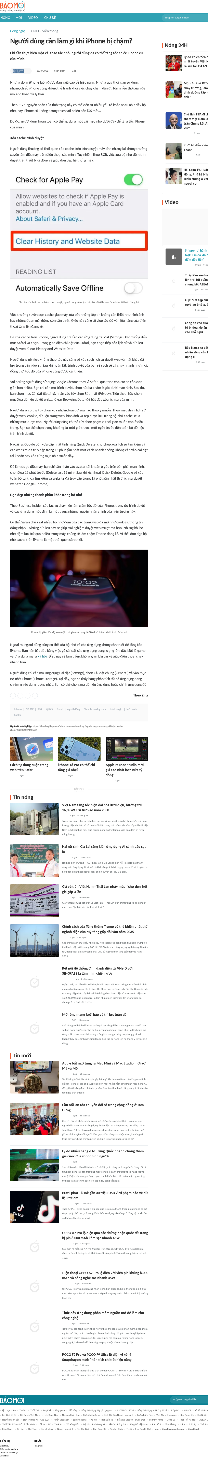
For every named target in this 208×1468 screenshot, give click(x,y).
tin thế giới (83, 1429)
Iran (156, 1429)
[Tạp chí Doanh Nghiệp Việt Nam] (18, 71)
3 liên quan (59, 71)
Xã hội (94, 1420)
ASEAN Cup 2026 (125, 1410)
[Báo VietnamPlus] (67, 1204)
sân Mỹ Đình (116, 1429)
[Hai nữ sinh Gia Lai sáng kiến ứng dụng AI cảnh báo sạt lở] (34, 860)
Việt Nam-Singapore (166, 1415)
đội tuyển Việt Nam (30, 1415)
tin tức (23, 1410)
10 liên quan (82, 816)
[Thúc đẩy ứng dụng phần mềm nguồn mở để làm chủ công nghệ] (34, 1327)
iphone (18, 709)
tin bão (58, 1424)
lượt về (47, 1410)
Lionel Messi (47, 1429)
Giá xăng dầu (72, 1424)
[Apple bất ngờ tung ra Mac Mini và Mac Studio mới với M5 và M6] (34, 1077)
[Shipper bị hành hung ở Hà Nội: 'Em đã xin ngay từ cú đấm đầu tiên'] (174, 257)
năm (182, 1424)
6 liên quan (201, 362)
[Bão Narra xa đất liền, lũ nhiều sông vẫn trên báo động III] (174, 354)
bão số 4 (156, 1424)
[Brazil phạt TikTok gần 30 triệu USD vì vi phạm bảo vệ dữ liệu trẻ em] (34, 1207)
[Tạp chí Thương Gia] (65, 816)
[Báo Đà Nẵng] (67, 1284)
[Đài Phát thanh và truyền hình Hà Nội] (189, 362)
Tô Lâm (20, 1429)
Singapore (60, 1410)
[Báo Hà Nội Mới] (66, 1074)
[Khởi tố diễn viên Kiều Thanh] (174, 151)
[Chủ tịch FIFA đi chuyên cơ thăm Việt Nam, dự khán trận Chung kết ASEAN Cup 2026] (174, 120)
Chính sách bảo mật (9, 1453)
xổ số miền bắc (145, 1415)
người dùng (73, 709)
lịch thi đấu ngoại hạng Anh (118, 1415)
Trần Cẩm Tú (107, 1420)
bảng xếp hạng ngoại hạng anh (97, 1410)
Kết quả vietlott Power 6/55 (131, 1420)
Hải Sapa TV (45, 1424)
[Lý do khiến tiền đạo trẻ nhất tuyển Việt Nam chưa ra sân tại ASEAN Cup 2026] (174, 63)
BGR (40, 709)
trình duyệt (116, 709)
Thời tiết (34, 1410)
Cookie (18, 715)
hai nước (202, 1415)
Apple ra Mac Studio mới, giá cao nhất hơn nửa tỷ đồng (125, 770)
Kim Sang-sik (187, 1415)
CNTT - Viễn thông (44, 31)
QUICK (49, 709)
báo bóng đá (99, 1429)
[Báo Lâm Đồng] (66, 1244)
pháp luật (175, 1410)
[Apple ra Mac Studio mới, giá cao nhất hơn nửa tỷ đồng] (127, 749)
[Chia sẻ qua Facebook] (13, 695)
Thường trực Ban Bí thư (139, 1429)
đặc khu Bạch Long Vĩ (94, 1424)
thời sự (192, 1424)
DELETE (30, 709)
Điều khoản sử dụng (9, 1449)
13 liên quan (85, 858)
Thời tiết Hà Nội (187, 1420)
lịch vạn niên (9, 1410)
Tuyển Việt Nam (61, 1420)
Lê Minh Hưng (156, 1420)
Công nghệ (18, 31)
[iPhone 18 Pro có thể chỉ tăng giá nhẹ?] (79, 749)
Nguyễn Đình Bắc (10, 1420)
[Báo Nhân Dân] (65, 1020)
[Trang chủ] (12, 6)
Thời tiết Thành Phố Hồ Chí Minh (18, 1424)
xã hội (42, 657)
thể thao (32, 1429)
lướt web (132, 709)
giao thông (170, 1424)
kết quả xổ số (9, 1415)
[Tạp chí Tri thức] (187, 290)
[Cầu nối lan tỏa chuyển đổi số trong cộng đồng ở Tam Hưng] (34, 1119)
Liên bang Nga (51, 1415)
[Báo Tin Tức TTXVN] (65, 937)
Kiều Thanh (7, 1429)
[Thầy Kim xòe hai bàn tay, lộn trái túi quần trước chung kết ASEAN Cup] (174, 281)
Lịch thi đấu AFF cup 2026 (36, 1420)
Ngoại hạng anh (65, 1429)
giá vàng (73, 1410)
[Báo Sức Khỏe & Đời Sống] (65, 898)
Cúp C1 (187, 1410)
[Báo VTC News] (188, 71)
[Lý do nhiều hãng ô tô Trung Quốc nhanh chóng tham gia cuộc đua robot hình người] (34, 1165)
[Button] (27, 71)
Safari (60, 709)
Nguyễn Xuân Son (70, 1415)
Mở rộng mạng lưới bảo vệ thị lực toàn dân (95, 1015)
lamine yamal (80, 1420)
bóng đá (171, 1420)
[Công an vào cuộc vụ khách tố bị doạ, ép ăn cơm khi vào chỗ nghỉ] (174, 329)
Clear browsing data (95, 709)
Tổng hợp (38, 1446)
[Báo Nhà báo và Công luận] (67, 979)
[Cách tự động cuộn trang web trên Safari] (31, 749)
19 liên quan (84, 898)
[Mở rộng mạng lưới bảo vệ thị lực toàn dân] (34, 1028)
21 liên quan (87, 979)
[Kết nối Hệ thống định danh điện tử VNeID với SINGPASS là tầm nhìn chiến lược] (34, 982)
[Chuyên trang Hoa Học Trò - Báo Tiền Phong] (186, 102)
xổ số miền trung (92, 1415)
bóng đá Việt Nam (139, 1424)
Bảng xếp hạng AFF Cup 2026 (152, 1410)
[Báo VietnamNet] (13, 776)
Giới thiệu (4, 1446)
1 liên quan (82, 937)
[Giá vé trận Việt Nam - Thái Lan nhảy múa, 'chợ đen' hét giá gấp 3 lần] (34, 900)
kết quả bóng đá (117, 1424)
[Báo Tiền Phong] (66, 858)
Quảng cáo (5, 1456)
